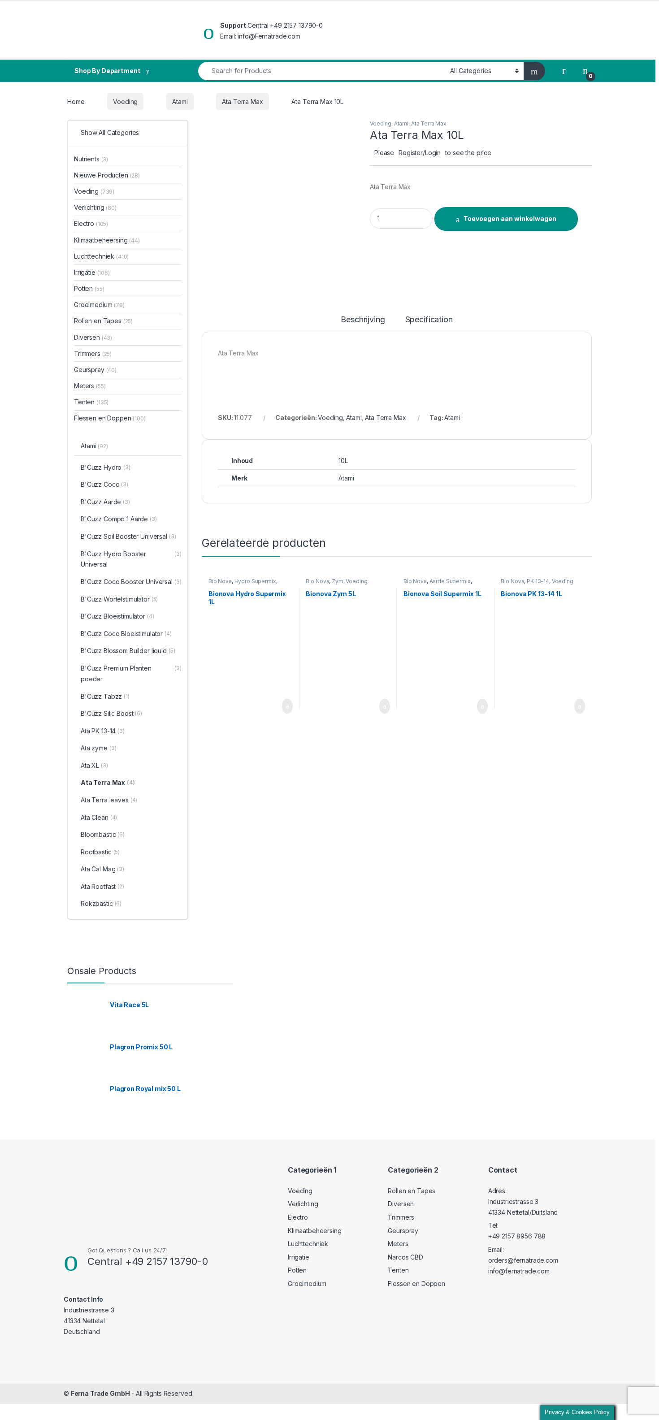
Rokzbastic (101, 903)
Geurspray (95, 369)
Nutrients (91, 159)
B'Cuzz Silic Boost (111, 713)
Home (75, 101)
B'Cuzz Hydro (105, 467)
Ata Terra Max (242, 101)
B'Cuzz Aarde (105, 502)
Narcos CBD (405, 1257)
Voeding (125, 101)
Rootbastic (100, 852)
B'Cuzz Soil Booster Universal (128, 536)
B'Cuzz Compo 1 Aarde (119, 519)
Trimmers (93, 353)
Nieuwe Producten (107, 175)
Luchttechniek (101, 256)
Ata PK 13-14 (103, 731)
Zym (337, 581)
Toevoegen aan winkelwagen (510, 218)
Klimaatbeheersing (107, 240)
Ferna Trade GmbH (100, 1393)
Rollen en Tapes (103, 321)
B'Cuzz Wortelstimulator (119, 599)
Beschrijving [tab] (363, 320)
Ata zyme (98, 748)
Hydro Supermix (255, 581)
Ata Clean (99, 817)
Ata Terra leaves (109, 800)
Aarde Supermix (450, 581)
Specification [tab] (429, 320)
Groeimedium (99, 304)
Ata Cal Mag (102, 869)
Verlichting (95, 207)
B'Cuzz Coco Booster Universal (131, 581)
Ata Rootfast (102, 886)
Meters (89, 386)
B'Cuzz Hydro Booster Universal (131, 559)
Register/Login (420, 152)
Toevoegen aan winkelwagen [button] (273, 706)
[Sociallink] (67, 1350)
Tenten (91, 402)
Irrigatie (92, 272)
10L (343, 460)
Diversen (93, 337)
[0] (585, 71)
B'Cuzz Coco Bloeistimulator (126, 633)
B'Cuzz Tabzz (105, 696)
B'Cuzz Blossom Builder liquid (128, 650)
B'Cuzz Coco (104, 484)
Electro (91, 223)
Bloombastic (103, 834)
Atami (179, 101)
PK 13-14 (538, 581)
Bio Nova (220, 581)
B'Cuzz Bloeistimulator (117, 616)
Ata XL (94, 765)
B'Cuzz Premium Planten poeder (131, 673)
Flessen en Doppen (110, 418)
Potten (89, 288)
